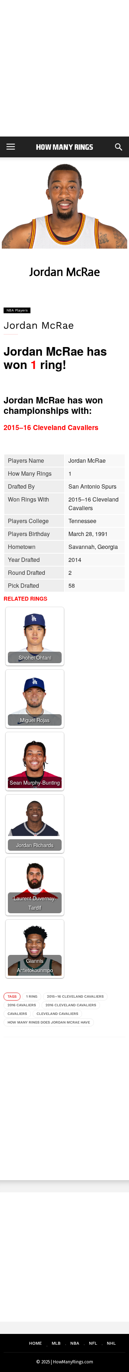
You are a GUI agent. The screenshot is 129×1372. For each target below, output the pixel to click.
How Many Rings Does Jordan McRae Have (49, 1022)
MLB (56, 1343)
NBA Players (17, 310)
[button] (118, 147)
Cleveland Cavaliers (57, 1014)
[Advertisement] (64, 68)
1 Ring (31, 996)
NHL (111, 1343)
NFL (93, 1343)
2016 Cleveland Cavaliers (71, 1005)
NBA (74, 1343)
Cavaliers (17, 1014)
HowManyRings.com (73, 1362)
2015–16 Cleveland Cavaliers (75, 996)
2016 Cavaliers (22, 1005)
